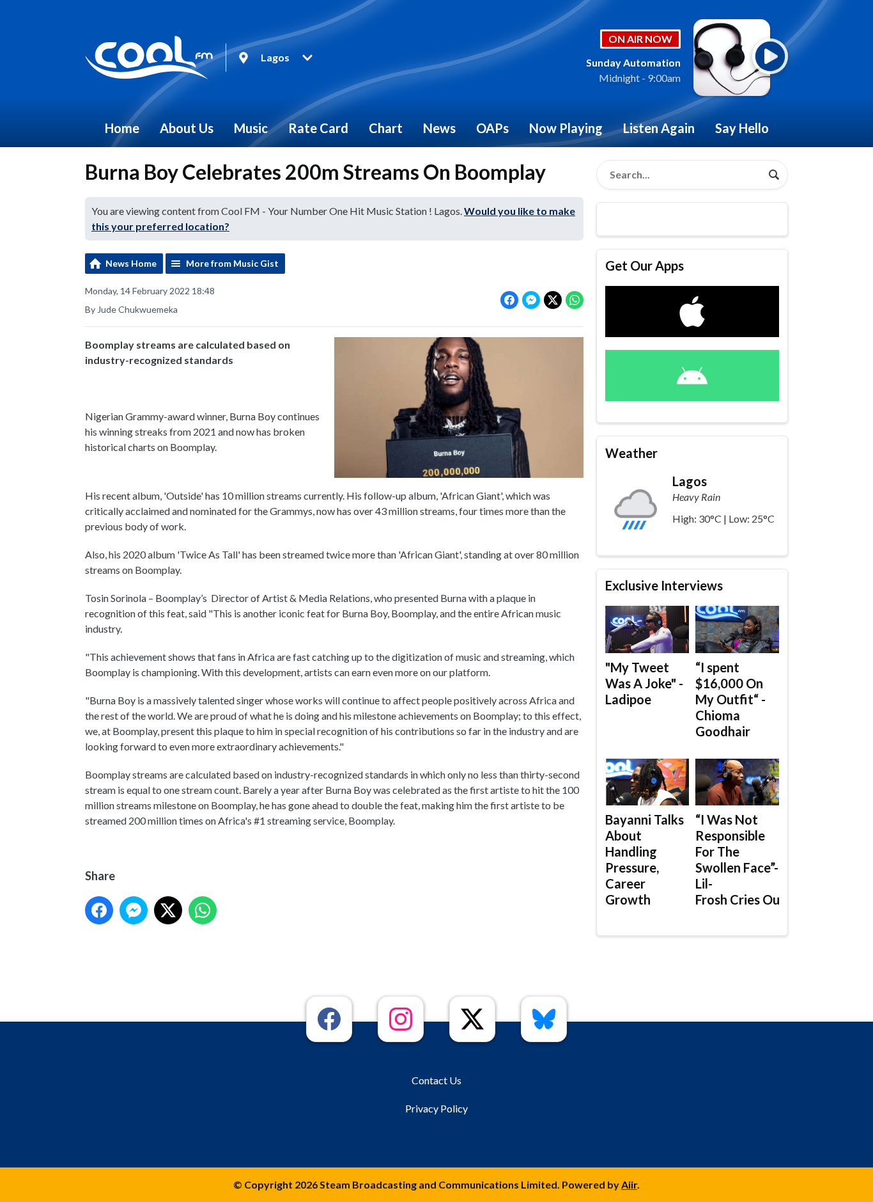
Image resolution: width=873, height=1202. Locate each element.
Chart (386, 128)
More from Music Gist (232, 263)
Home (122, 128)
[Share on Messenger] (531, 300)
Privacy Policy (436, 1108)
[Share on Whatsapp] (574, 300)
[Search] (774, 174)
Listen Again (659, 128)
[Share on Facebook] (509, 300)
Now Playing (566, 128)
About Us (186, 128)
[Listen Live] (770, 56)
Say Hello (742, 128)
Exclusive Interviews (664, 585)
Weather (631, 453)
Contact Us (436, 1080)
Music (251, 128)
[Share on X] (553, 300)
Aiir (629, 1184)
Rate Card (318, 128)
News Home (131, 263)
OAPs (492, 128)
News (439, 128)
